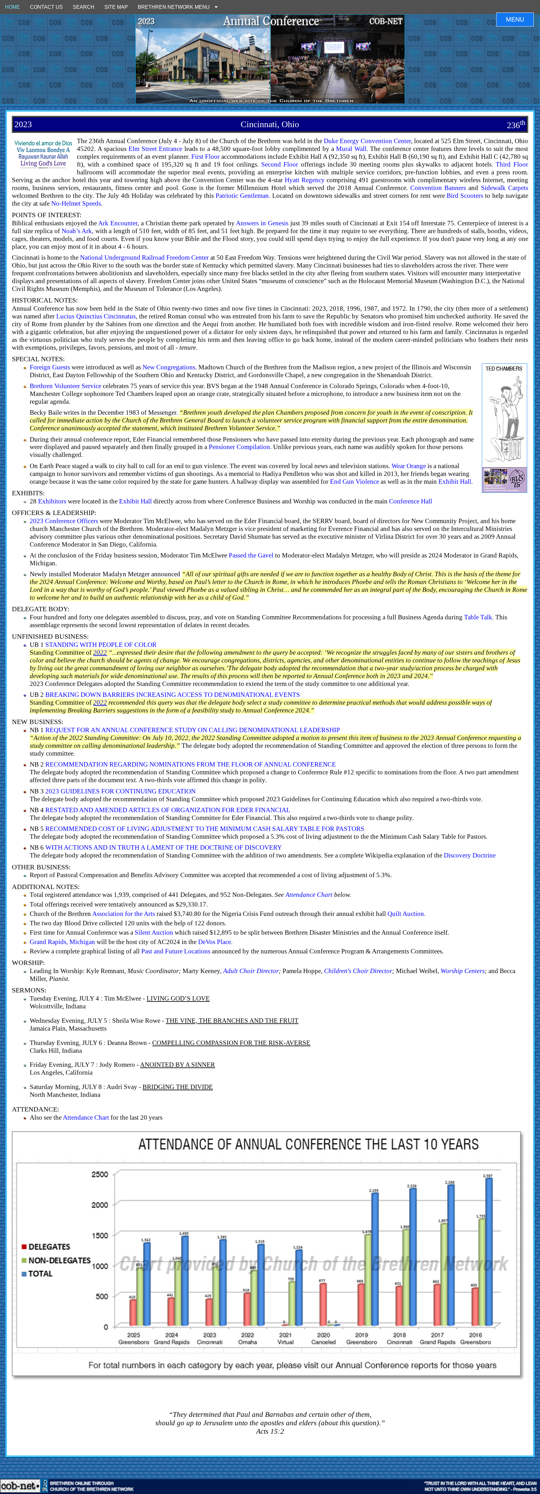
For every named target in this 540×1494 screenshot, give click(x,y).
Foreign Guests (50, 367)
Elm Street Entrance (155, 148)
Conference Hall (410, 501)
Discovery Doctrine (470, 855)
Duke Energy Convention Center (367, 140)
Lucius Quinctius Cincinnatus (96, 316)
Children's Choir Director (358, 970)
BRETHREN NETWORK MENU (176, 7)
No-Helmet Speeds (76, 203)
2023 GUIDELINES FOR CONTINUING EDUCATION (120, 791)
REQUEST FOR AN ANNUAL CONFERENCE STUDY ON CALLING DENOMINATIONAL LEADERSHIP (192, 729)
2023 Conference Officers (64, 520)
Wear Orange (409, 465)
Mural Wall (351, 148)
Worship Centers (463, 970)
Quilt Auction (406, 913)
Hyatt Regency (304, 179)
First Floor (205, 156)
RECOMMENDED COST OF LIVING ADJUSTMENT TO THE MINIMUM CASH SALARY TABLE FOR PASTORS (204, 828)
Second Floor (279, 164)
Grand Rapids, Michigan (62, 941)
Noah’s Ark (77, 230)
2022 (100, 652)
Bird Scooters (465, 195)
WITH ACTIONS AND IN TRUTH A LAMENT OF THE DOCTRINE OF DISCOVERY (163, 847)
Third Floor (512, 164)
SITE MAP (116, 7)
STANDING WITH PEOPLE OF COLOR (101, 644)
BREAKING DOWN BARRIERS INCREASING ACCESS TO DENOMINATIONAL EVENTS (172, 694)
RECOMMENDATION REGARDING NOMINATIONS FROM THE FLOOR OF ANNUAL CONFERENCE (190, 764)
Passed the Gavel (251, 555)
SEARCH (83, 7)
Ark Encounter (118, 223)
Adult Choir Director (251, 970)
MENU (515, 19)
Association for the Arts (123, 913)
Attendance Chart (308, 894)
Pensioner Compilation (239, 446)
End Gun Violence (354, 481)
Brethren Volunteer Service (65, 385)
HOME (12, 7)
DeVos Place (214, 941)
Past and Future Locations (175, 951)
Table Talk (478, 617)
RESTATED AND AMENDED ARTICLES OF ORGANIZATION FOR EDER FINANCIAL (167, 809)
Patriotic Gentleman (242, 195)
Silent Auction (154, 932)
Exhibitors (52, 501)
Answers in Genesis (262, 223)
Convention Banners (438, 187)
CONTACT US (46, 7)
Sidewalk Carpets (504, 187)
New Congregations (168, 367)
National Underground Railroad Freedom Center (144, 257)
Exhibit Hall (454, 481)
